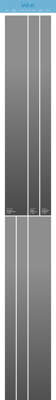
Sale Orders (44, 208)
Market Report (33, 208)
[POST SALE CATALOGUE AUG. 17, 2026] (16, 115)
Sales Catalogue (10, 208)
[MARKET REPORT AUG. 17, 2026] (33, 115)
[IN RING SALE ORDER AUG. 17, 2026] (45, 115)
